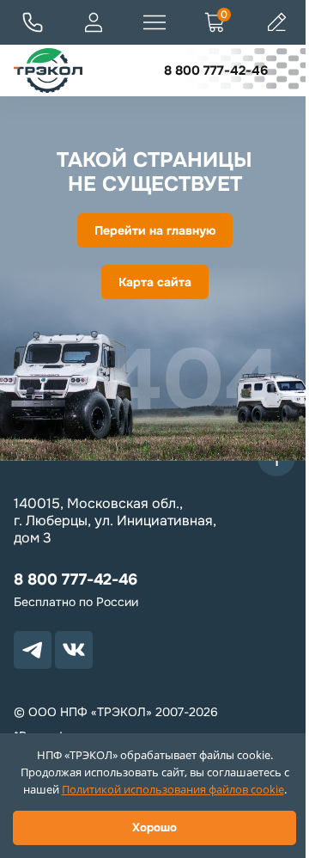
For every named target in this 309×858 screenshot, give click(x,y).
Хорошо (154, 827)
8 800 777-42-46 (216, 70)
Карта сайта (154, 282)
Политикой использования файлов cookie (173, 789)
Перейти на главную (154, 230)
